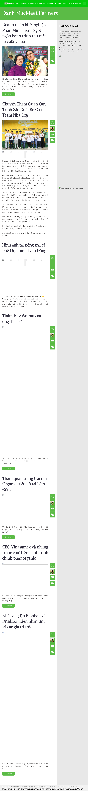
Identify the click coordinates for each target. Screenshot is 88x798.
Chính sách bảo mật (75, 3)
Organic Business (12, 3)
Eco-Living (50, 3)
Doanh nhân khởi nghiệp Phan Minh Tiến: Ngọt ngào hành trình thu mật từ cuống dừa (24, 33)
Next (48, 135)
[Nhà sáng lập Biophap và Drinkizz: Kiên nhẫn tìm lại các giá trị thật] (25, 696)
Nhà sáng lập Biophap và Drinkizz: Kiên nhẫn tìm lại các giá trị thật (24, 621)
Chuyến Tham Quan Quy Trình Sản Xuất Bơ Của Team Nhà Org (24, 109)
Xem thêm (8, 94)
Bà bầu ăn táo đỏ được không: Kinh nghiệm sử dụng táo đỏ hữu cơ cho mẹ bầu (70, 37)
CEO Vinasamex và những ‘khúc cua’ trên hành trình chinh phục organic (25, 552)
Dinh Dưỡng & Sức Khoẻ (28, 3)
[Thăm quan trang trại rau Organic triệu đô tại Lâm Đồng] (25, 509)
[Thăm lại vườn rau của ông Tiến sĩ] (25, 391)
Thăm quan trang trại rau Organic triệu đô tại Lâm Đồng (24, 483)
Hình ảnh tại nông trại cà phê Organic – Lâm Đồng (24, 247)
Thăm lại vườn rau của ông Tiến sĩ (21, 318)
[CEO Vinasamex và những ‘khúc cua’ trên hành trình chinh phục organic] (25, 578)
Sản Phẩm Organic (61, 3)
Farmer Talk (41, 3)
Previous (2, 135)
